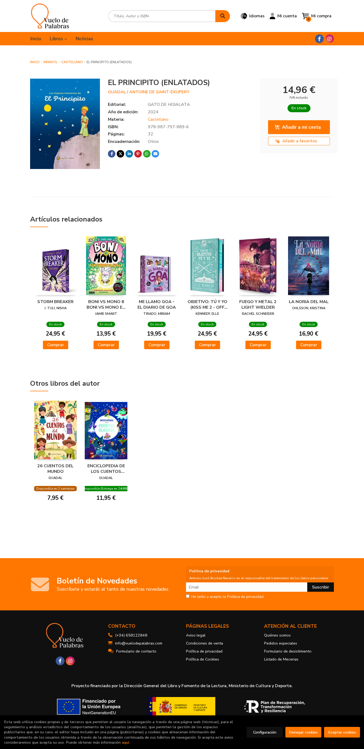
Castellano (72, 62)
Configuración (264, 732)
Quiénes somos (277, 635)
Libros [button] (57, 38)
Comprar (55, 345)
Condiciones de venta (204, 643)
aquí (125, 742)
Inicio (35, 62)
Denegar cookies (303, 732)
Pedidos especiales (280, 643)
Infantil (50, 62)
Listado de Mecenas (281, 659)
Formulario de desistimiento (288, 651)
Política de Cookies (202, 659)
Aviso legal (195, 635)
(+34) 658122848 (131, 635)
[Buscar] (222, 16)
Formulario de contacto (136, 651)
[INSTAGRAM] (329, 38)
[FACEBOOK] (319, 38)
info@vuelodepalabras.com (138, 643)
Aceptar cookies (342, 732)
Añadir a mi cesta (301, 127)
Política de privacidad (204, 651)
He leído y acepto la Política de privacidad (227, 596)
